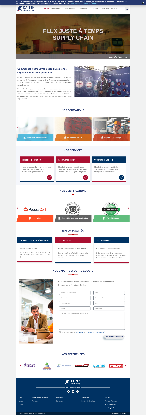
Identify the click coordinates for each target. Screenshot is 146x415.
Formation (35, 401)
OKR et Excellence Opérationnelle (34, 240)
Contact (114, 9)
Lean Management (104, 240)
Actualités (105, 9)
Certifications (70, 9)
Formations (55, 9)
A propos (94, 9)
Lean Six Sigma (64, 240)
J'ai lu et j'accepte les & (83, 332)
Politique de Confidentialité (95, 332)
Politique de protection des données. (85, 3)
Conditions (80, 332)
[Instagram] (77, 391)
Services (83, 9)
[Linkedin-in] (73, 391)
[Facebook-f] (68, 391)
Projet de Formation (31, 160)
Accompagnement (66, 160)
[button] (127, 9)
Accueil (46, 9)
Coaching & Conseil (103, 160)
